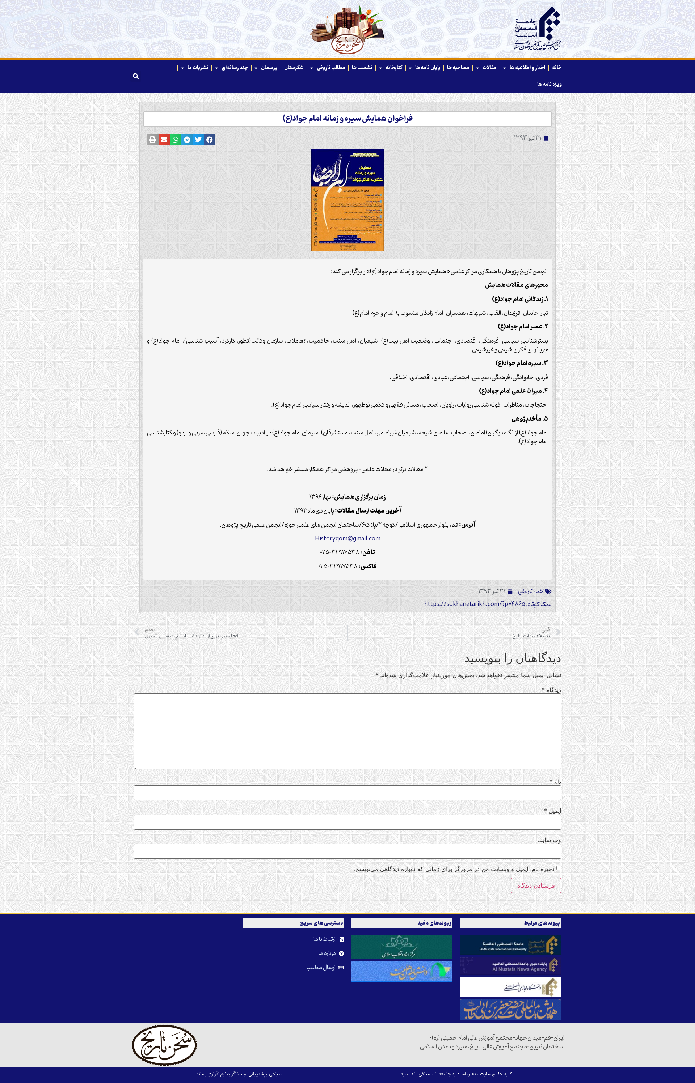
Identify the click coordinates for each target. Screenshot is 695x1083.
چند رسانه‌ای (235, 68)
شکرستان (294, 68)
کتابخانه (394, 68)
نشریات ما (198, 68)
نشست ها (362, 68)
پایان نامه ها (428, 68)
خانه (557, 68)
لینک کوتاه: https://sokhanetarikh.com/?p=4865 (488, 604)
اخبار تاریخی (531, 591)
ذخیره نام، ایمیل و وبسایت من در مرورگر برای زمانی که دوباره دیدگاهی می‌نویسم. (454, 869)
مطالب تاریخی (331, 68)
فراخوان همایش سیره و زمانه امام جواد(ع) (348, 119)
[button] (135, 76)
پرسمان (269, 68)
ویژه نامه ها (549, 84)
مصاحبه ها (458, 68)
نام (555, 782)
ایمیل (552, 811)
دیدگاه (551, 690)
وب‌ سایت (549, 840)
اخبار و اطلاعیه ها (528, 68)
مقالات (490, 68)
